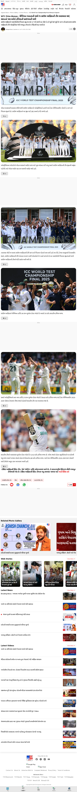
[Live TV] (69, 4)
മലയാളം (41, 1)
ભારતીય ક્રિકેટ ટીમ (38, 480)
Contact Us (9, 770)
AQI (66, 4)
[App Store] (43, 767)
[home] (2, 8)
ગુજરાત (22, 9)
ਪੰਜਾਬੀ (31, 1)
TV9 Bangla (44, 777)
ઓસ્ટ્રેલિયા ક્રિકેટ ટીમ (6, 480)
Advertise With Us (27, 770)
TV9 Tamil (60, 777)
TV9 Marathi (18, 777)
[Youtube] (12, 484)
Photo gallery (14, 12)
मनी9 (45, 1)
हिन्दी (2, 1)
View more (70, 559)
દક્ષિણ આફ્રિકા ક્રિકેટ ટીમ (25, 480)
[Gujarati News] (3, 4)
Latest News (7, 590)
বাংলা (27, 1)
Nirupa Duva (9, 29)
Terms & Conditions (64, 770)
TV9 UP (29, 780)
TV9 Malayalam (68, 777)
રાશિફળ (40, 9)
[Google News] (18, 484)
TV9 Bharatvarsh (8, 777)
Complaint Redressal (40, 770)
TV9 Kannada (35, 777)
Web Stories (6, 558)
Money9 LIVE (45, 780)
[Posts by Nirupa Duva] (3, 29)
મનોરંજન (73, 9)
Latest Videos (7, 645)
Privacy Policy (52, 770)
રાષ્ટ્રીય (52, 9)
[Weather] (63, 4)
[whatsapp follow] (24, 484)
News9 (7, 1)
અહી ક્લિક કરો (64, 471)
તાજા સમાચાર (7, 9)
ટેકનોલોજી (46, 9)
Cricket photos (23, 12)
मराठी (23, 1)
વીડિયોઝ (27, 9)
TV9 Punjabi (52, 777)
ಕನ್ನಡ (13, 1)
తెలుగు (19, 1)
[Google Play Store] (32, 765)
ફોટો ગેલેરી (34, 9)
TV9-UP (50, 1)
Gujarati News (5, 12)
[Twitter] (41, 759)
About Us (17, 770)
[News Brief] (56, 4)
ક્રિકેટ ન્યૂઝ (15, 9)
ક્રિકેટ (16, 480)
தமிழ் (36, 1)
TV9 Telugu (26, 777)
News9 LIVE (36, 780)
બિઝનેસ (61, 9)
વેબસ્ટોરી (67, 9)
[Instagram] (45, 759)
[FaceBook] (37, 759)
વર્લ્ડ (56, 9)
